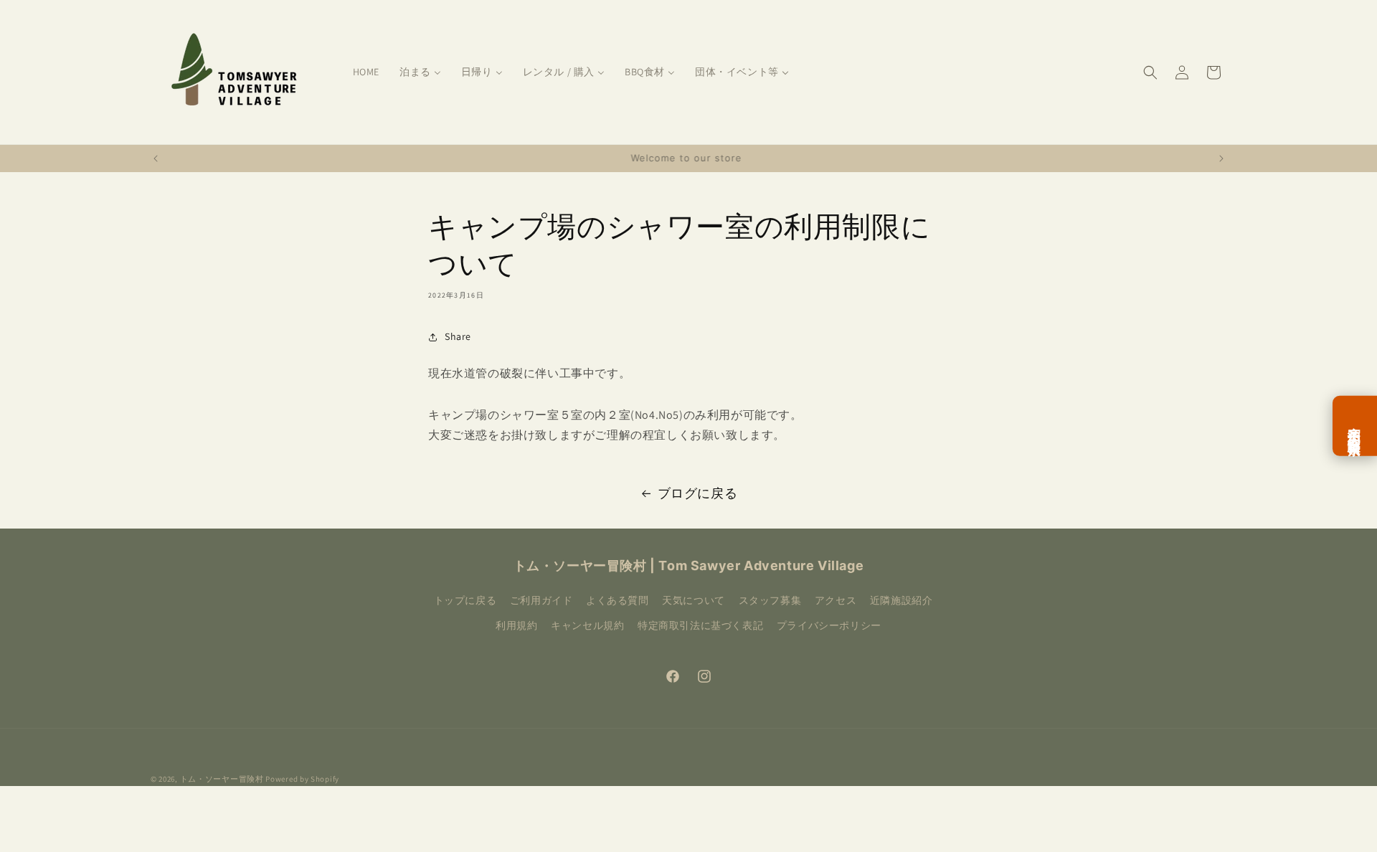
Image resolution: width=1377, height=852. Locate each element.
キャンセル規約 (587, 625)
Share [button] (458, 336)
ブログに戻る (698, 493)
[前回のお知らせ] (155, 158)
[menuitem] (366, 72)
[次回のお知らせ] (1221, 158)
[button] (1150, 72)
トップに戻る (465, 600)
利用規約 (516, 625)
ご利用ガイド (541, 600)
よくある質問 (617, 600)
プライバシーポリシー (829, 625)
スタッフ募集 (770, 600)
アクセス (835, 600)
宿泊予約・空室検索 (1354, 426)
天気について (693, 600)
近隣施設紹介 (901, 600)
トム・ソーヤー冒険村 (222, 779)
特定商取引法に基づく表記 (700, 625)
